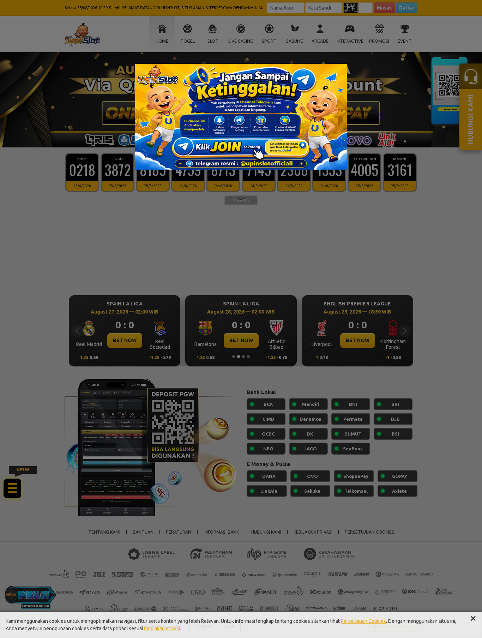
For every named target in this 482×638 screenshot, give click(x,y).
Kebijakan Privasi (162, 628)
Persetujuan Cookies (363, 621)
